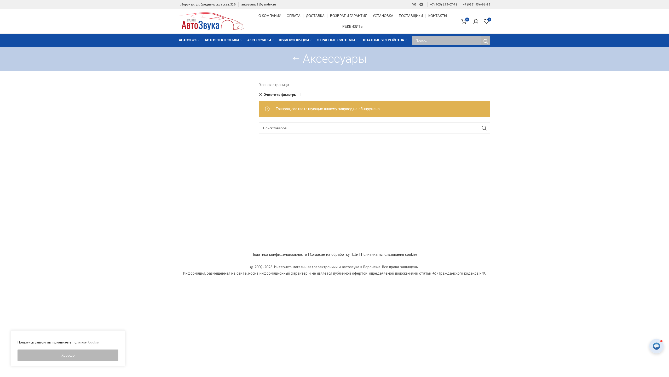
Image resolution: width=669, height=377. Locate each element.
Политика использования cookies (389, 254)
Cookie (93, 342)
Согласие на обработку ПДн (334, 254)
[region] (67, 348)
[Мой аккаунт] (476, 21)
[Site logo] (211, 20)
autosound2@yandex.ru (258, 4)
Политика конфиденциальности (279, 254)
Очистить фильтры (280, 94)
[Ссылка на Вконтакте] (414, 4)
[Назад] (296, 59)
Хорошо (68, 355)
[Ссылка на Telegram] (421, 4)
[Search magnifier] (485, 41)
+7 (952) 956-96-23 (476, 4)
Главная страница (274, 84)
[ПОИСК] (484, 128)
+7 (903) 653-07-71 (443, 4)
